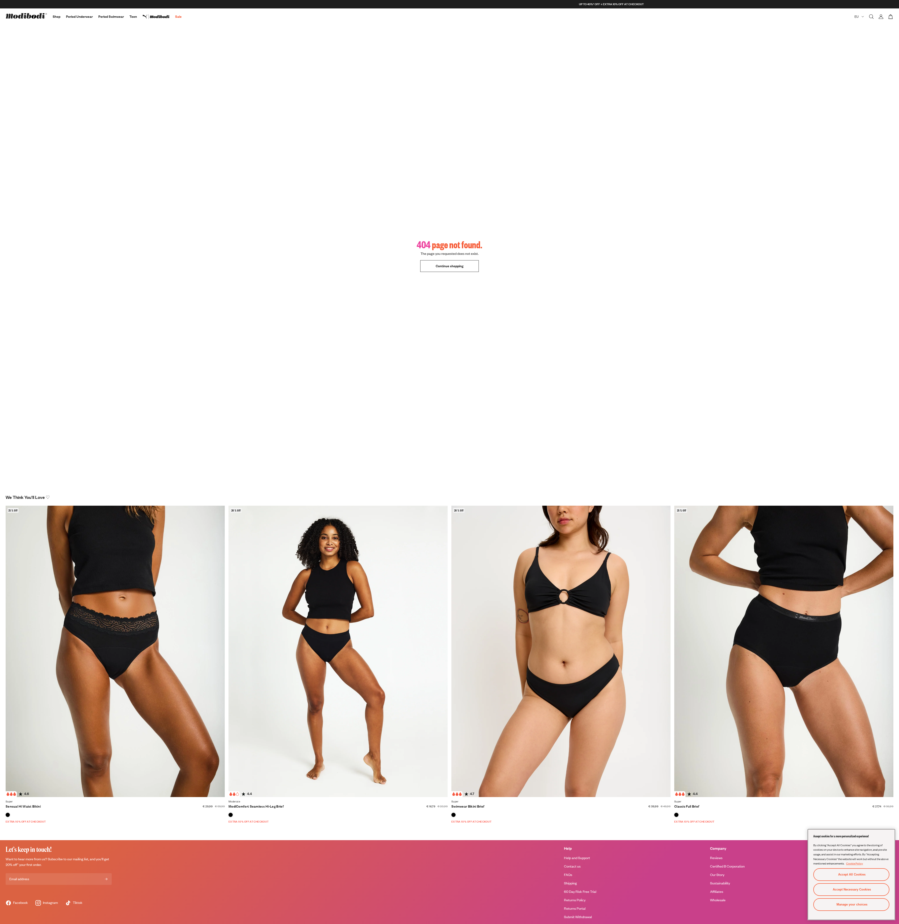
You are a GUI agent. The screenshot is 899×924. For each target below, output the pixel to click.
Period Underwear (79, 17)
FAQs (568, 874)
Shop (56, 17)
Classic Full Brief (686, 806)
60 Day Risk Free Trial (580, 891)
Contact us (572, 866)
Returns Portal (575, 908)
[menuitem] (159, 16)
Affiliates (716, 891)
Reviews (716, 858)
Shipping (570, 883)
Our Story (717, 874)
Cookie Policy (854, 863)
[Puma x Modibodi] (159, 16)
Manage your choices (851, 904)
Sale (178, 17)
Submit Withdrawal (578, 917)
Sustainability (720, 883)
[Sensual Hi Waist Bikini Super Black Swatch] (8, 815)
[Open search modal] (871, 16)
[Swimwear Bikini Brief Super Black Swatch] (453, 815)
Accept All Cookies (852, 874)
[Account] (881, 16)
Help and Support (577, 858)
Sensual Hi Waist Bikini (23, 806)
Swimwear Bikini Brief (467, 806)
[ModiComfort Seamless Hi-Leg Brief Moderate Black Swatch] (230, 815)
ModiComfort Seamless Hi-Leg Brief (256, 806)
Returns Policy (575, 900)
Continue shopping (449, 266)
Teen (133, 17)
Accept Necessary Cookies (852, 889)
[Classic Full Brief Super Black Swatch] (676, 815)
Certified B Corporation (727, 866)
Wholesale (718, 900)
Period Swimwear (111, 17)
